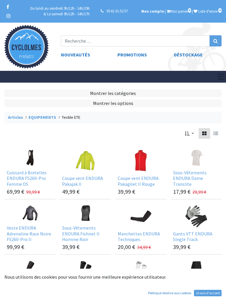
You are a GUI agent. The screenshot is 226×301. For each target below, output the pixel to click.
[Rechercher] (216, 40)
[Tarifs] (204, 133)
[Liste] (216, 133)
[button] (189, 133)
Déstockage (188, 55)
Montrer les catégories (113, 93)
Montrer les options (113, 103)
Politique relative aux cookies (169, 293)
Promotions (132, 55)
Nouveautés (75, 55)
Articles (15, 117)
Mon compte (152, 11)
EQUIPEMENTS (42, 117)
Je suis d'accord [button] (208, 293)
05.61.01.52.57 (117, 11)
